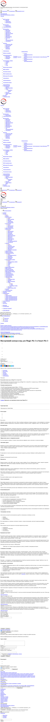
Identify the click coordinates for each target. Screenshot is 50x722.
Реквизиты (2, 713)
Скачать (2, 400)
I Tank (11, 284)
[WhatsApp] (9, 336)
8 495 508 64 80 (3, 13)
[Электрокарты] (8, 49)
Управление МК (3, 333)
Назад (6, 214)
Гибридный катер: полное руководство (8, 672)
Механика (9, 333)
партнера (23, 573)
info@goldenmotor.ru (6, 315)
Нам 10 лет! (2, 681)
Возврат (2, 695)
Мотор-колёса (11, 231)
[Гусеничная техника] (8, 81)
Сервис (2, 702)
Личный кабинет (4, 698)
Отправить (3, 628)
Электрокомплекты (11, 326)
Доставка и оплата (4, 696)
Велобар (14, 327)
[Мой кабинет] (1, 12)
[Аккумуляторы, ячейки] (8, 59)
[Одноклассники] (3, 336)
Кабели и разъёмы (39, 326)
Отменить (8, 628)
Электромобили (26, 327)
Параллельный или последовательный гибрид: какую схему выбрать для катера (17, 673)
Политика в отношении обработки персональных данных (12, 710)
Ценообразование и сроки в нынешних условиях (10, 683)
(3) (5, 374)
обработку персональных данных (15, 653)
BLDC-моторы (11, 219)
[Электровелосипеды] (8, 54)
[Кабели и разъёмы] (8, 52)
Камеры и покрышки (15, 333)
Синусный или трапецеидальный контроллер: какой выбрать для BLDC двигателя (17, 676)
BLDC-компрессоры (21, 328)
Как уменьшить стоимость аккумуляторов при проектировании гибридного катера (17, 675)
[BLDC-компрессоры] (8, 72)
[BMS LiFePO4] (8, 68)
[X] (6, 336)
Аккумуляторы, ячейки (12, 261)
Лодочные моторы (29, 328)
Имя (1, 594)
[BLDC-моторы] (8, 18)
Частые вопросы (3, 701)
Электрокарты (33, 326)
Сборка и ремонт (4, 700)
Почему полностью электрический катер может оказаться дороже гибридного (16, 674)
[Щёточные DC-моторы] (8, 74)
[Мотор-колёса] (8, 28)
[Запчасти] (8, 42)
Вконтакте (6, 318)
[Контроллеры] (8, 23)
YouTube (6, 321)
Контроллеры (10, 225)
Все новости (3, 679)
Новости (2, 690)
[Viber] (8, 336)
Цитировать (5, 594)
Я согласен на (12, 653)
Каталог (7, 216)
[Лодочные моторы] (8, 70)
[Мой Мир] (4, 336)
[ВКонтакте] (1, 336)
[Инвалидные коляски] (8, 66)
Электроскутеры (11, 279)
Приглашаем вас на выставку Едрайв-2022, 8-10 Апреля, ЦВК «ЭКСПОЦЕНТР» (17, 685)
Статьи (1, 691)
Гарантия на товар (4, 697)
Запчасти (10, 245)
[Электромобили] (8, 83)
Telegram (6, 319)
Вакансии (2, 693)
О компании (3, 689)
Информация (3, 694)
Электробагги (14, 328)
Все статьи (2, 671)
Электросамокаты (7, 328)
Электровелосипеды (12, 255)
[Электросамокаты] (8, 79)
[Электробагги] (8, 77)
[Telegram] (13, 336)
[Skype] (11, 336)
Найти (2, 720)
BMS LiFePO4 (36, 328)
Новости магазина (6, 668)
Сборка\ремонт (8, 295)
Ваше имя (2, 613)
